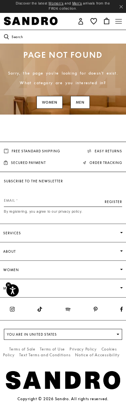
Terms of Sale (22, 349)
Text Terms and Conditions (44, 354)
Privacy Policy (83, 349)
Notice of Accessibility (97, 354)
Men (80, 102)
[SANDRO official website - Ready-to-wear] (31, 20)
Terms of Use (52, 349)
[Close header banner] (121, 7)
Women (49, 102)
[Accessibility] (12, 290)
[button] (81, 20)
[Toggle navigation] (118, 21)
